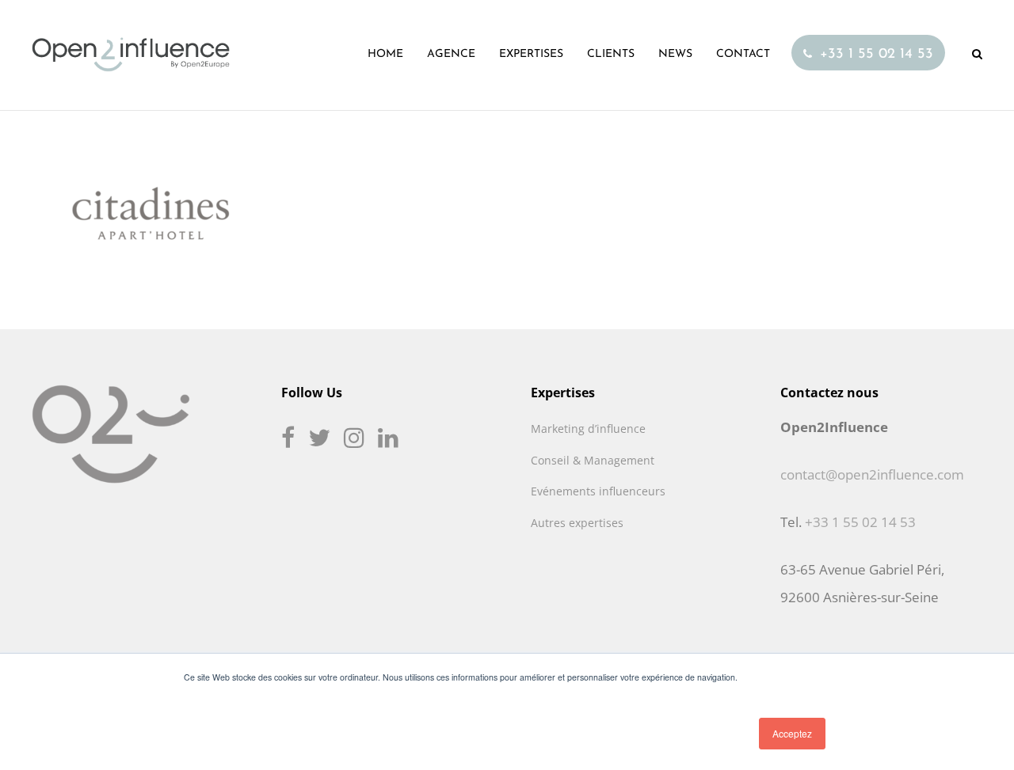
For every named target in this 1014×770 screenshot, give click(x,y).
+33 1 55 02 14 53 (860, 522)
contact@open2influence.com (872, 474)
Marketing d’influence (588, 428)
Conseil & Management (592, 460)
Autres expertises (577, 522)
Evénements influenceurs (598, 491)
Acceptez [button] (792, 733)
